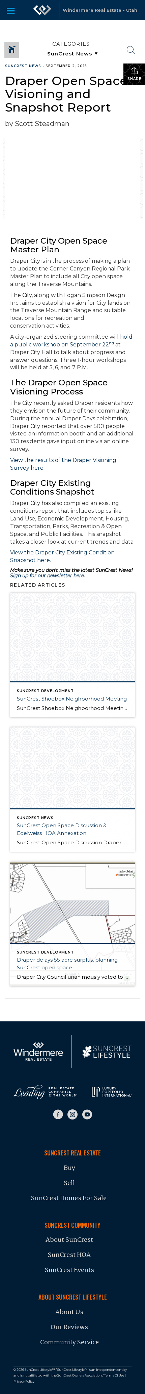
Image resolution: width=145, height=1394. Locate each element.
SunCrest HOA (69, 1255)
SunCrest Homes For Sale (69, 1198)
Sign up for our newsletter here (47, 576)
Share (134, 79)
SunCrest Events (69, 1270)
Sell (69, 1183)
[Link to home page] (42, 10)
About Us (69, 1312)
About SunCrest (69, 1240)
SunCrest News (23, 66)
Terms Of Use (114, 1375)
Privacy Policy (23, 1381)
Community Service (69, 1343)
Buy (69, 1168)
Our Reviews (69, 1327)
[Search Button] (131, 50)
